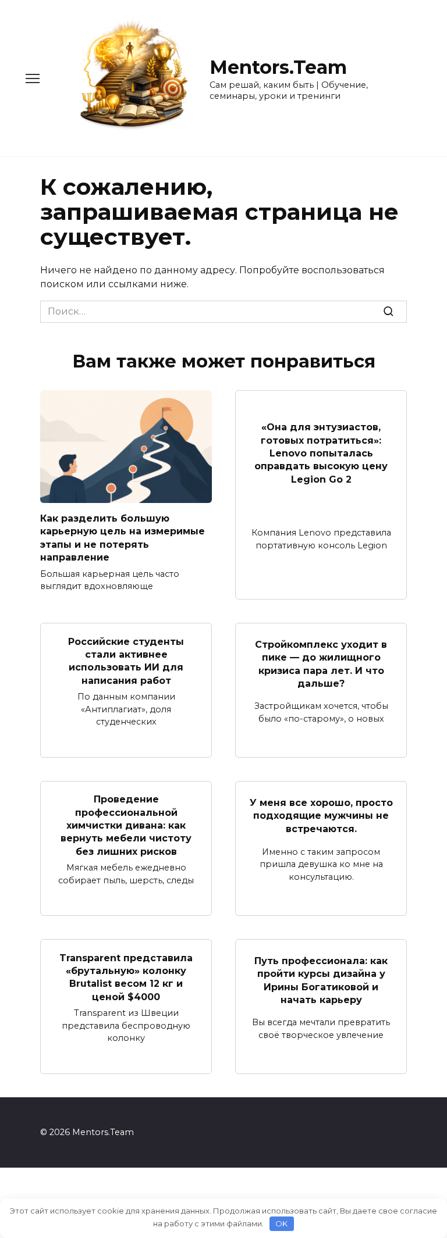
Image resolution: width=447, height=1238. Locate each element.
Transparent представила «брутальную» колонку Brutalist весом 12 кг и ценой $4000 (126, 977)
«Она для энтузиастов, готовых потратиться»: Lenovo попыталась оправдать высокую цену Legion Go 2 (321, 453)
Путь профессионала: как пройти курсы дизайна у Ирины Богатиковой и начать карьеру (321, 980)
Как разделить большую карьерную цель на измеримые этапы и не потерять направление (122, 538)
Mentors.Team (278, 67)
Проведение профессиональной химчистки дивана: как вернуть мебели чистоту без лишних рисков (126, 825)
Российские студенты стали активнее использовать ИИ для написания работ (126, 661)
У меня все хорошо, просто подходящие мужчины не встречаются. (321, 815)
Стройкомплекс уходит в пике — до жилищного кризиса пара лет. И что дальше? (321, 664)
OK (281, 1223)
